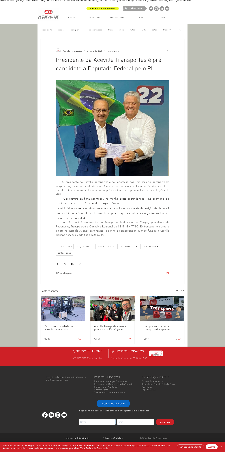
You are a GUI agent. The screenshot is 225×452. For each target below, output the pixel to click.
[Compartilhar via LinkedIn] (72, 263)
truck (121, 29)
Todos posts (46, 29)
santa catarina (64, 253)
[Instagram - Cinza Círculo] (156, 8)
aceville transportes (106, 246)
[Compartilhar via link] (79, 263)
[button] (180, 30)
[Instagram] (57, 415)
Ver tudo (180, 290)
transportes (76, 29)
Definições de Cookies (190, 446)
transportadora (95, 29)
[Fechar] (221, 447)
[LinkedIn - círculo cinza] (161, 8)
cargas (61, 29)
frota (110, 29)
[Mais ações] (167, 51)
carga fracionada (84, 246)
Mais (165, 29)
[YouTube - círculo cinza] (167, 8)
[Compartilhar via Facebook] (57, 263)
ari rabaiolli (126, 246)
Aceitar (211, 446)
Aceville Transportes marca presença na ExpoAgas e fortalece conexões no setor (110, 328)
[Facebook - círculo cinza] (151, 8)
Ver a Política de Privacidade (94, 448)
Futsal (132, 29)
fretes (154, 29)
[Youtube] (64, 415)
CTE (144, 29)
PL (137, 246)
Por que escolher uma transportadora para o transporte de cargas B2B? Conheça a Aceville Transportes (162, 328)
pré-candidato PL (151, 246)
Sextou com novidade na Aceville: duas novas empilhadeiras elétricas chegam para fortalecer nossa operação (61, 328)
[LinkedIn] (51, 415)
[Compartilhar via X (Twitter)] (64, 263)
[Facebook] (45, 415)
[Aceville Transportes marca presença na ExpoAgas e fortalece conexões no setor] (112, 308)
